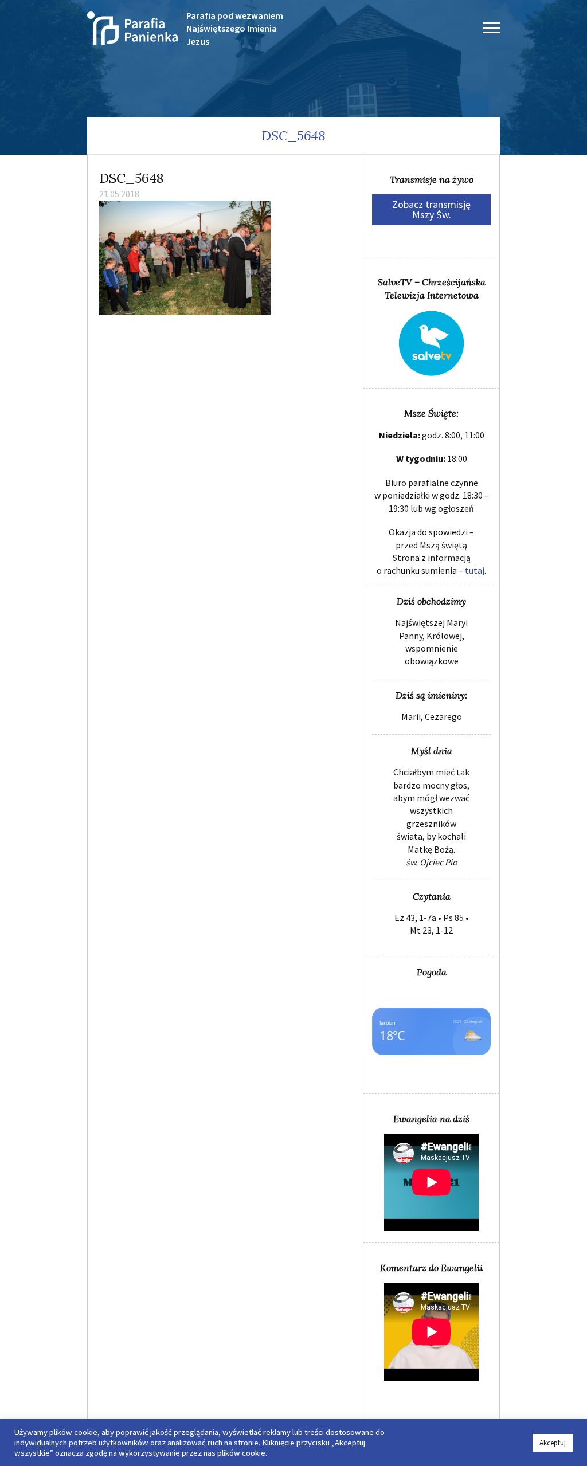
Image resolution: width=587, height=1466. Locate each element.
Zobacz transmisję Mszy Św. (431, 209)
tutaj (474, 570)
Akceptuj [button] (552, 1443)
